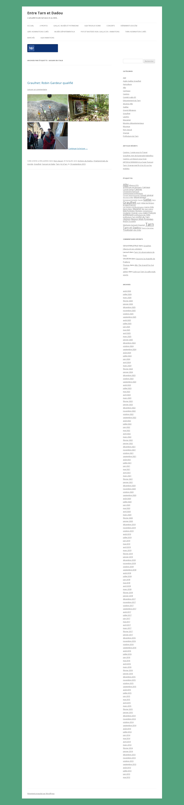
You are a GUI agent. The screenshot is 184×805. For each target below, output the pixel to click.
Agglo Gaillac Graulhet (132, 81)
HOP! (139, 203)
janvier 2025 (128, 339)
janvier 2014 (128, 751)
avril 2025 (127, 333)
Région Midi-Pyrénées (142, 219)
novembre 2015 (129, 680)
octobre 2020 (128, 492)
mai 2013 (126, 777)
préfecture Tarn (129, 217)
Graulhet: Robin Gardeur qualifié (50, 83)
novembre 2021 (129, 450)
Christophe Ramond (131, 191)
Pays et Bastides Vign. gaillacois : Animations (100, 32)
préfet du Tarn (143, 217)
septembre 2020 (129, 495)
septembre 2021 (129, 456)
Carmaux (126, 91)
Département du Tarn (132, 100)
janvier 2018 (128, 596)
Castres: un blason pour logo (135, 159)
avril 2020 (127, 511)
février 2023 (128, 401)
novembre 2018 (129, 563)
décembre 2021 (129, 446)
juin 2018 (126, 579)
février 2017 (128, 631)
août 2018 (127, 573)
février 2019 (128, 553)
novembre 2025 (129, 310)
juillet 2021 (127, 463)
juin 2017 (126, 618)
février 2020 (128, 518)
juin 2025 (126, 327)
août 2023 (127, 385)
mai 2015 (126, 699)
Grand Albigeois (129, 110)
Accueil (30, 26)
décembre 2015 (129, 677)
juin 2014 (126, 735)
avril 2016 (127, 664)
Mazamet (127, 120)
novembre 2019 (129, 527)
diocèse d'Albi (128, 197)
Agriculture (127, 84)
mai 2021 (126, 469)
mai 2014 (126, 738)
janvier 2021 (128, 482)
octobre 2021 (128, 453)
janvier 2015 (128, 712)
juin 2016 (126, 657)
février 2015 (128, 709)
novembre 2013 (129, 758)
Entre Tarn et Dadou (45, 13)
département (140, 197)
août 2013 (127, 767)
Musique (126, 126)
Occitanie (127, 213)
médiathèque (147, 211)
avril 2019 (127, 547)
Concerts (111, 26)
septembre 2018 (129, 570)
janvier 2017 (128, 634)
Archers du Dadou (85, 161)
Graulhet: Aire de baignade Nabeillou (138, 155)
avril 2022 (127, 433)
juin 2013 (126, 774)
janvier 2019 (128, 557)
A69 (124, 78)
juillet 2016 (127, 654)
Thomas (126, 265)
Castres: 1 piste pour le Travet (135, 152)
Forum (140, 200)
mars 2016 (127, 667)
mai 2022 (126, 430)
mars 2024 (127, 365)
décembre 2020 (129, 485)
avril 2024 (127, 362)
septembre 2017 (129, 609)
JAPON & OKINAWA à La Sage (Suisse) (138, 162)
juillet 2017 (127, 615)
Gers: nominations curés (37, 32)
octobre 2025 (128, 314)
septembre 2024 (129, 349)
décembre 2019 (129, 524)
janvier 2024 (128, 372)
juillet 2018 (127, 576)
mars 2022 (127, 437)
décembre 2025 (129, 307)
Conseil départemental (131, 195)
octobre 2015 (128, 683)
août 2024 (127, 352)
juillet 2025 (127, 323)
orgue (140, 213)
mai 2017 (126, 621)
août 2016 (127, 651)
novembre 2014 (129, 719)
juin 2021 (126, 466)
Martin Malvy (127, 209)
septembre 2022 (129, 417)
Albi (124, 87)
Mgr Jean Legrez (147, 209)
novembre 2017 (129, 602)
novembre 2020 (129, 489)
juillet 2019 (127, 537)
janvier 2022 (128, 443)
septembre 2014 (129, 725)
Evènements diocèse (129, 26)
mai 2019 (126, 544)
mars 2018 (127, 589)
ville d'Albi (137, 230)
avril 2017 (127, 625)
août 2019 (127, 534)
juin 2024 (126, 359)
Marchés (31, 38)
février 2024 (128, 369)
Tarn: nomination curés (135, 32)
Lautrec (126, 116)
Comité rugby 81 (129, 97)
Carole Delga (128, 189)
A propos (44, 26)
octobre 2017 (128, 605)
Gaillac (126, 107)
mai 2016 (126, 660)
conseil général (146, 195)
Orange (126, 133)
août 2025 (127, 320)
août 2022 (127, 421)
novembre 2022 (129, 411)
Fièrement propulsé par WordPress (40, 793)
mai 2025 (126, 330)
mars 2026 (127, 297)
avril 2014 (127, 741)
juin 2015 (126, 696)
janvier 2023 (128, 404)
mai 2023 (126, 391)
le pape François (129, 205)
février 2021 (128, 479)
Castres (126, 94)
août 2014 (127, 728)
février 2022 (128, 440)
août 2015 (127, 690)
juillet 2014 (127, 732)
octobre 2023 (128, 378)
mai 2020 (126, 508)
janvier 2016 (128, 673)
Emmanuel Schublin (130, 200)
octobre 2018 (128, 566)
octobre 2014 (128, 722)
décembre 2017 (129, 599)
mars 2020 (127, 515)
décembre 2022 (129, 408)
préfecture (128, 214)
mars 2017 (127, 628)
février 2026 (128, 301)
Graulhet (37, 164)
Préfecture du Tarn (130, 136)
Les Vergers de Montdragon (133, 207)
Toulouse (128, 230)
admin (125, 271)
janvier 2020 (128, 521)
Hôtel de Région (147, 203)
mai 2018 (126, 583)
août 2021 (127, 459)
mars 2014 (127, 745)
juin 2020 (126, 505)
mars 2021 (127, 476)
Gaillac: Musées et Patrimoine (66, 26)
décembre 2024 (129, 343)
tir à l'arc (63, 164)
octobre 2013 (128, 761)
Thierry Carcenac (147, 228)
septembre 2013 (129, 764)
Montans (138, 211)
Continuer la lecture (78, 148)
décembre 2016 (129, 638)
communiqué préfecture (133, 193)
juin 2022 (126, 427)
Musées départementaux (64, 32)
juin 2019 (126, 540)
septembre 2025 (129, 317)
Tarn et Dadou (132, 227)
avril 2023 (127, 395)
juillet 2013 (127, 771)
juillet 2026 (127, 294)
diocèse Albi (128, 104)
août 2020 (127, 498)
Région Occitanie (129, 221)
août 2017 (127, 612)
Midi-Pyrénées (129, 211)
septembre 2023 (129, 382)
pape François (149, 213)
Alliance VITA (133, 185)
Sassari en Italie (48, 164)
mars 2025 (127, 336)
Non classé (58, 161)
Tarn (58, 164)
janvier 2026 (128, 304)
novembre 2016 (129, 641)
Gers (154, 200)
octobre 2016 (128, 644)
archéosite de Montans (132, 187)
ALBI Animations (47, 38)
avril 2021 (127, 472)
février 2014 (128, 748)
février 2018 (128, 592)
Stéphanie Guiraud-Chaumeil (134, 225)
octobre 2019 (128, 531)
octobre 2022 (128, 414)
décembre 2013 (129, 754)
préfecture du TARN (142, 215)
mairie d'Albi (149, 207)
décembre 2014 (129, 716)
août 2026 (127, 291)
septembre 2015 (129, 686)
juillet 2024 (127, 356)
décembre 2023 (129, 375)
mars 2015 (127, 706)
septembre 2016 (129, 647)
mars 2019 (127, 550)
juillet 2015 (127, 693)
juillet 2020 (127, 502)
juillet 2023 (127, 388)
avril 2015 (127, 703)
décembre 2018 (129, 560)
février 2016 (128, 670)
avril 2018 (127, 586)
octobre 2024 (128, 346)
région (127, 219)
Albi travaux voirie (92, 26)
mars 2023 (127, 398)
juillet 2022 (127, 424)
